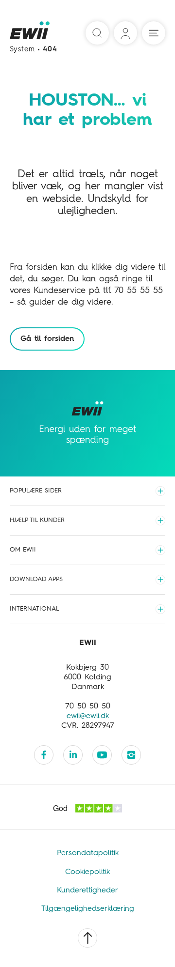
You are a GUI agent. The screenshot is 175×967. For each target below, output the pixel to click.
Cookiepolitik (87, 872)
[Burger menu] (153, 33)
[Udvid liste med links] (160, 491)
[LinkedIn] (73, 755)
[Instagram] (131, 755)
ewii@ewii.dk (88, 716)
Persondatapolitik (88, 853)
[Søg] (97, 33)
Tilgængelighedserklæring (87, 909)
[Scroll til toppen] (87, 938)
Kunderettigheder (87, 890)
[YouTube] (102, 755)
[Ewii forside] (30, 33)
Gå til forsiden (47, 339)
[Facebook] (43, 755)
